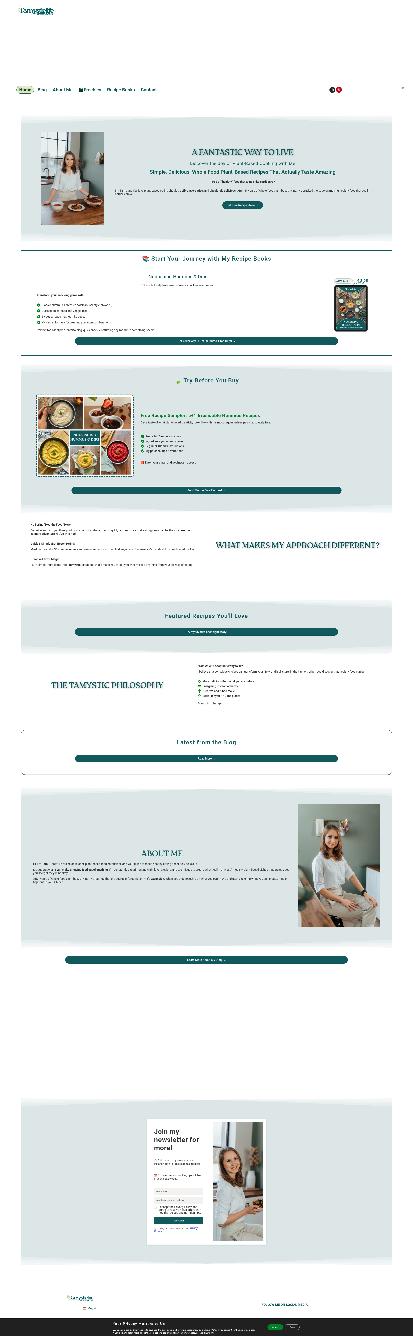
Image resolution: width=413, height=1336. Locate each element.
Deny (292, 1327)
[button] (178, 1209)
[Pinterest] (339, 90)
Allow (275, 1327)
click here (208, 1332)
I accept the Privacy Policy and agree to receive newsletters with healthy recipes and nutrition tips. (180, 1209)
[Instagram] (332, 90)
